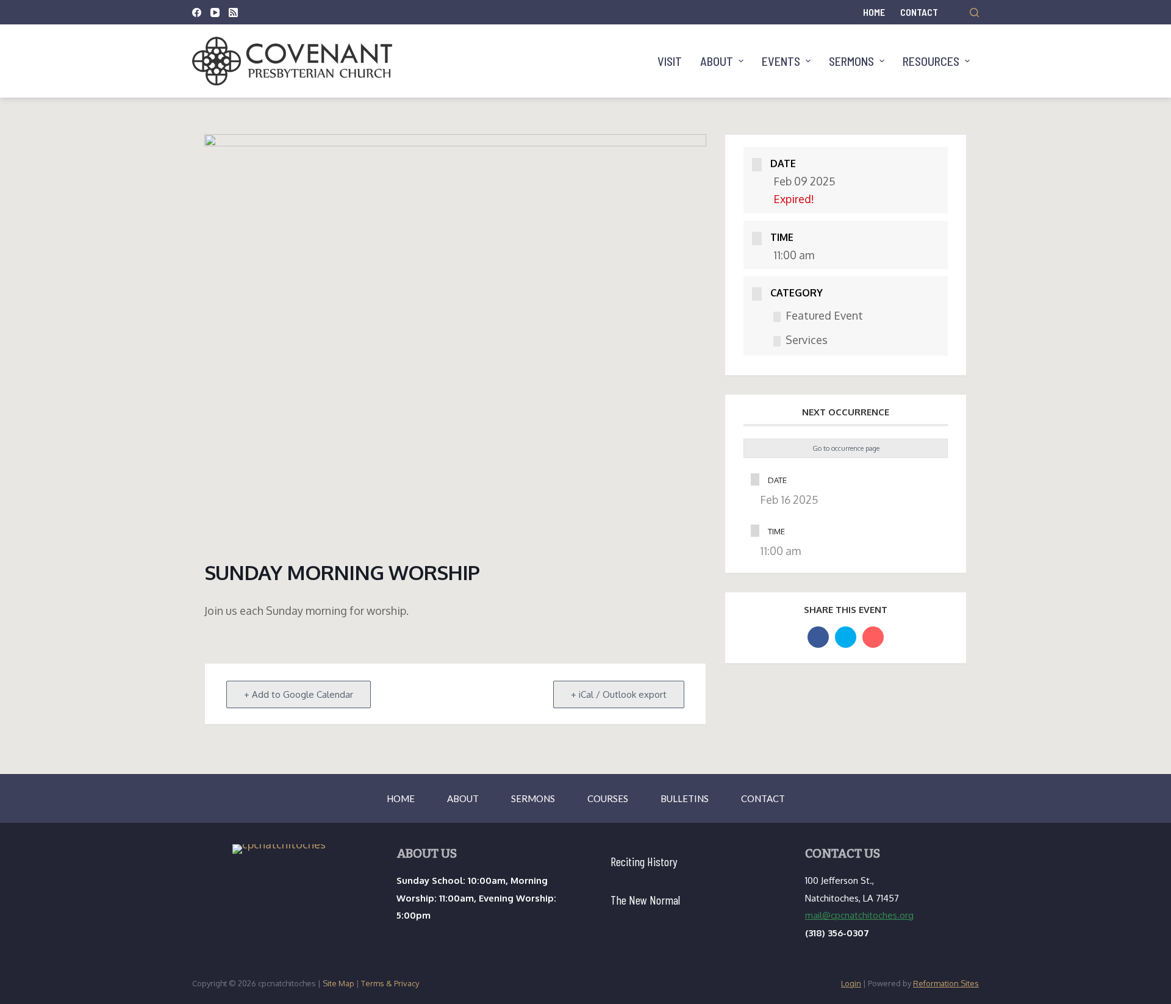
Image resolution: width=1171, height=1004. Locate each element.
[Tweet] (845, 637)
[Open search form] (974, 12)
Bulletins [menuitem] (685, 798)
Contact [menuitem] (919, 12)
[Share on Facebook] (818, 637)
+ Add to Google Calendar (298, 694)
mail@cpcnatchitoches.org (859, 915)
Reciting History (644, 861)
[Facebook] (196, 12)
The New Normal (645, 899)
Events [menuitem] (781, 61)
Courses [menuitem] (607, 798)
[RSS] (233, 12)
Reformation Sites (946, 983)
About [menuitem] (716, 61)
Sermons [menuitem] (851, 61)
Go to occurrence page (845, 448)
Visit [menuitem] (669, 61)
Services (807, 339)
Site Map (338, 983)
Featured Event (824, 315)
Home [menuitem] (874, 12)
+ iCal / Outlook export (619, 694)
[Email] (873, 637)
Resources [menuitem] (931, 61)
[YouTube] (215, 12)
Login (851, 983)
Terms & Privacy (390, 983)
